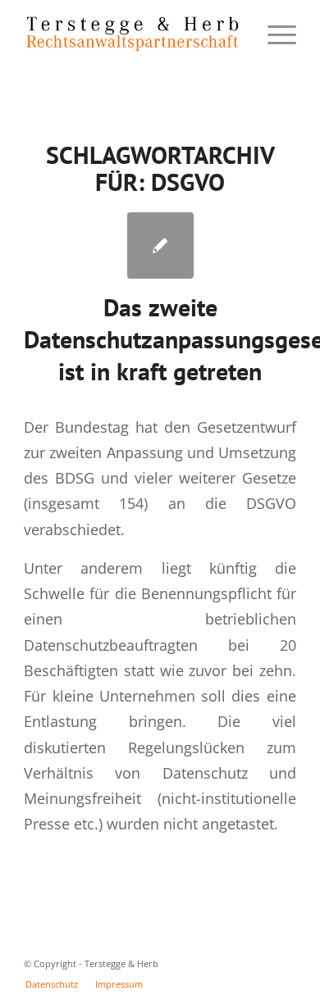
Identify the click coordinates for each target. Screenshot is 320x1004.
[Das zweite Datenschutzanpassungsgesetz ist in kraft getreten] (160, 245)
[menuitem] (51, 984)
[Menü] (273, 33)
